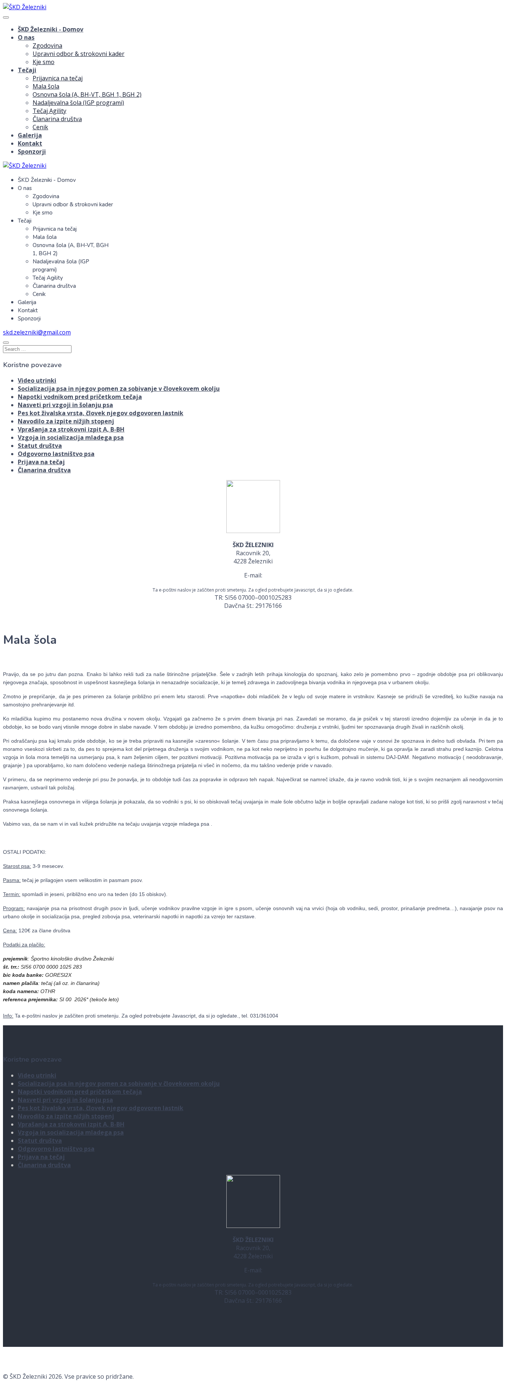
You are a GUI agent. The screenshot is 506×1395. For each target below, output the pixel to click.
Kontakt (30, 143)
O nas (26, 37)
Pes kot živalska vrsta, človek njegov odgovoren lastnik (100, 413)
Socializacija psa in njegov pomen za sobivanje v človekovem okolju (119, 388)
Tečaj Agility (49, 111)
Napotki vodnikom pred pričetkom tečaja (80, 397)
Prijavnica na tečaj (58, 78)
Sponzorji (32, 151)
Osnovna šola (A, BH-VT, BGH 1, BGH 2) (87, 94)
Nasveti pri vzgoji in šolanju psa (65, 405)
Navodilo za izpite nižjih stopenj (66, 421)
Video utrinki (37, 380)
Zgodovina (47, 45)
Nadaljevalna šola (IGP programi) (78, 103)
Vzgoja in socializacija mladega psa (71, 437)
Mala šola (46, 86)
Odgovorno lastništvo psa (56, 454)
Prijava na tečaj (41, 462)
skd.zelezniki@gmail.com (37, 332)
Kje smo (43, 62)
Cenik (40, 127)
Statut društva (40, 446)
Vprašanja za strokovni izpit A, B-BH (71, 429)
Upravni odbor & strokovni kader (78, 54)
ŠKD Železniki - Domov (50, 29)
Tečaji (27, 70)
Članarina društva (57, 119)
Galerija (30, 135)
